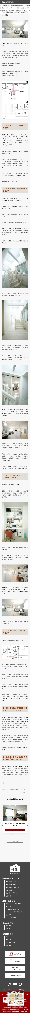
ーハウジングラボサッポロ (15, 912)
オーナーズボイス (11, 918)
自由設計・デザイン (12, 893)
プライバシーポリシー (10, 989)
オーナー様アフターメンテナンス (15, 968)
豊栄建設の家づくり (12, 884)
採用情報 (8, 945)
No (23, 12)
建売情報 (8, 926)
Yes (22, 12)
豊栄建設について (11, 881)
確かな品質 (9, 890)
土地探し (8, 929)
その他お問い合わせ (15, 975)
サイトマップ (22, 989)
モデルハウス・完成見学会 (14, 904)
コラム (8, 936)
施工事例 (8, 915)
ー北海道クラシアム (13, 909)
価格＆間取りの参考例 (12, 887)
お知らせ (8, 939)
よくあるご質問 (10, 942)
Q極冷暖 (8, 896)
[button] (28, 2)
